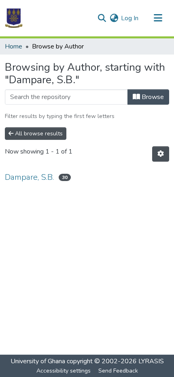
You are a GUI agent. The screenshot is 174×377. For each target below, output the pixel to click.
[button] (14, 18)
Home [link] (13, 46)
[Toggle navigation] (157, 18)
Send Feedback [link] (118, 371)
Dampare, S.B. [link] (29, 177)
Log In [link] (129, 18)
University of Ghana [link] (38, 361)
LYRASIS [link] (151, 361)
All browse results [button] (38, 133)
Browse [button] (152, 97)
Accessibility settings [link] (63, 371)
